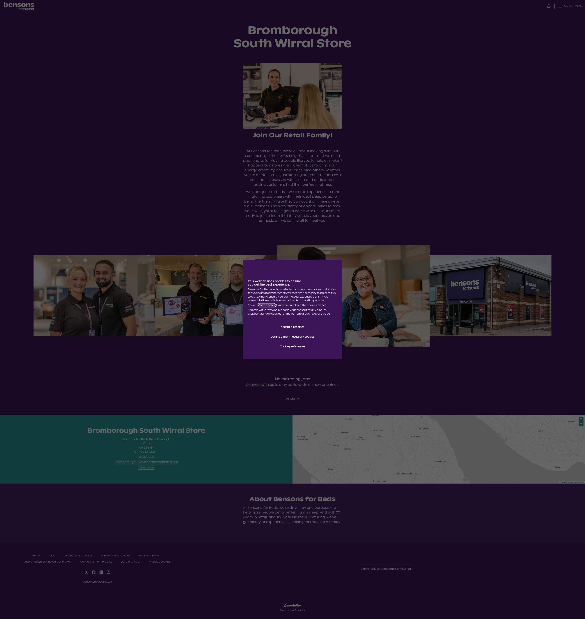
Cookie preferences (292, 346)
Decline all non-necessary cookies (292, 337)
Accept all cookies (292, 327)
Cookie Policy (266, 305)
